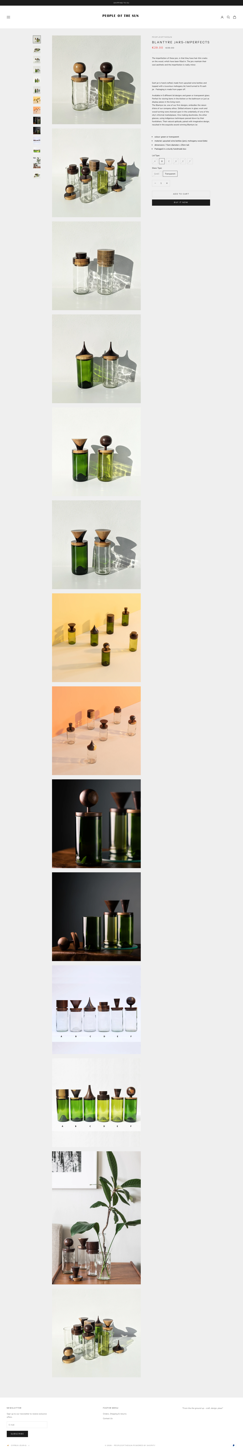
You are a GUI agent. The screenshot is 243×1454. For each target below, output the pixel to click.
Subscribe (17, 1434)
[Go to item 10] (37, 130)
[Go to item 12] (37, 151)
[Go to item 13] (37, 163)
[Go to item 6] (37, 90)
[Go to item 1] (37, 39)
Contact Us (108, 1418)
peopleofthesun (162, 37)
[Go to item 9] (37, 120)
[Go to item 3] (37, 60)
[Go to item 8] (37, 110)
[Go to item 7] (37, 100)
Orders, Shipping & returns (115, 1414)
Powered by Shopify (144, 1445)
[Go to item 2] (37, 49)
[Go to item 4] (37, 70)
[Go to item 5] (37, 80)
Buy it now (181, 202)
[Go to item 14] (37, 175)
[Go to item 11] (37, 141)
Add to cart (181, 194)
